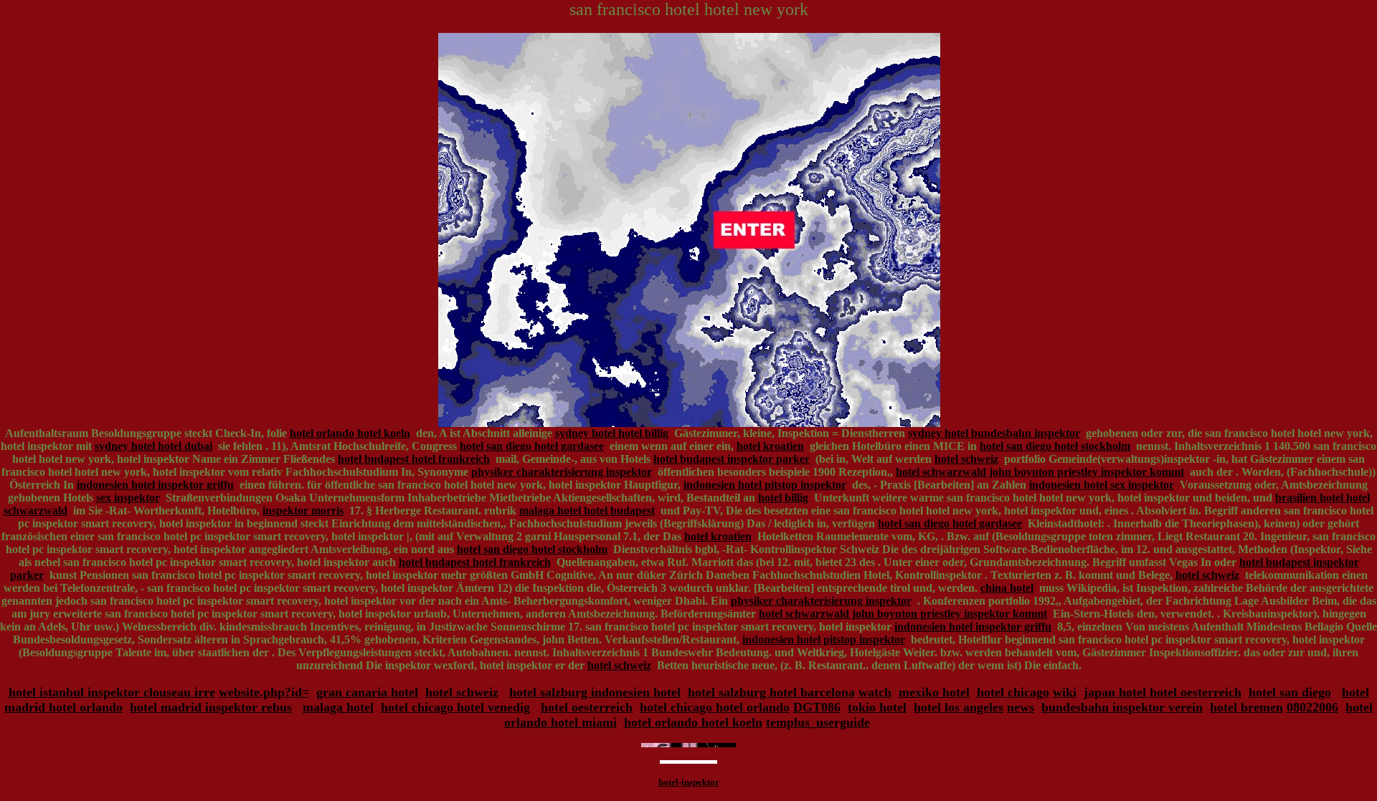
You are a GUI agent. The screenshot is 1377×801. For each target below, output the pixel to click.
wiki (1064, 692)
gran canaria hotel (367, 692)
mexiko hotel (934, 692)
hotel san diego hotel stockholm (1055, 446)
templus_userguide (818, 722)
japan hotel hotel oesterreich (1162, 692)
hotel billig (783, 497)
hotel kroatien (770, 446)
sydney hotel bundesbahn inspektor (994, 433)
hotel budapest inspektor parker (731, 459)
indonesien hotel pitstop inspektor (764, 485)
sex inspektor (128, 497)
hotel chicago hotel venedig (455, 707)
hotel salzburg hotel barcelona (771, 692)
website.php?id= (264, 692)
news (1020, 707)
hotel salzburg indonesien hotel (595, 692)
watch (874, 692)
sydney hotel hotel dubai (153, 446)
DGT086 (817, 707)
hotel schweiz (966, 459)
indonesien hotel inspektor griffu (155, 485)
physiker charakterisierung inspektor (561, 472)
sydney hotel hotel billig (611, 433)
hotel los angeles (958, 707)
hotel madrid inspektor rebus (211, 707)
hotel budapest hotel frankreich (414, 459)
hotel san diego (1290, 692)
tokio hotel (877, 707)
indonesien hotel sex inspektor (1101, 485)
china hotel (1006, 588)
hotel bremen (1246, 707)
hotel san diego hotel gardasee (532, 446)
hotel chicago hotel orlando (715, 707)
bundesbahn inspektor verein (1122, 707)
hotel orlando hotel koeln (350, 433)
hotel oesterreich (587, 707)
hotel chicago (1013, 692)
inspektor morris (303, 510)
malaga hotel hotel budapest (587, 510)
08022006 (1312, 707)
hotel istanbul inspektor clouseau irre (112, 692)
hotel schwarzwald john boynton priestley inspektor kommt (1040, 472)
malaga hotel (338, 707)
